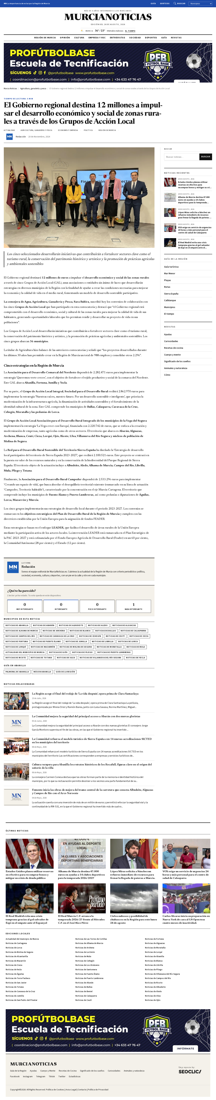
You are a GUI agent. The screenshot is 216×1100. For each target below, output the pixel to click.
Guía (153, 3)
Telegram (40, 1076)
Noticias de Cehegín (90, 636)
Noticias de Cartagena (16, 943)
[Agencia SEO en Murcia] (190, 1069)
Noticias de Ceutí (115, 636)
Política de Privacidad (98, 1089)
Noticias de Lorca (128, 641)
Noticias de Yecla (135, 657)
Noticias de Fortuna (17, 641)
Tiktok (52, 1076)
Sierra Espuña (171, 293)
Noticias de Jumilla (76, 641)
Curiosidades (171, 341)
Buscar (181, 3)
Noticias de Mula (136, 647)
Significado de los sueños (177, 361)
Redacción (21, 136)
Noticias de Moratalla (109, 647)
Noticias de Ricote (16, 657)
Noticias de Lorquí (16, 647)
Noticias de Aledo (98, 625)
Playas (167, 280)
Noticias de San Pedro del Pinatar (21, 1000)
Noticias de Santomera (86, 969)
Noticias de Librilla (103, 641)
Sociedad (135, 37)
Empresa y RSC (97, 37)
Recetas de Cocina (68, 1070)
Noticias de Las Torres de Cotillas (91, 939)
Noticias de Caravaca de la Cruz (57, 636)
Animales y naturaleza (175, 368)
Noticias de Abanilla (17, 625)
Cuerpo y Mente (47, 1070)
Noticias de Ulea (66, 657)
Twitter (61, 1076)
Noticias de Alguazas (124, 625)
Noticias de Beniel (84, 991)
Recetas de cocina (173, 348)
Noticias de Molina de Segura (76, 647)
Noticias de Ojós (58, 652)
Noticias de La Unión (85, 952)
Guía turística (171, 267)
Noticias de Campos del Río (20, 636)
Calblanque (170, 300)
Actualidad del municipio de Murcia (25, 652)
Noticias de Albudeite (71, 625)
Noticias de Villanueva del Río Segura (100, 657)
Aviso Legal (71, 1089)
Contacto (82, 1089)
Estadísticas (74, 1076)
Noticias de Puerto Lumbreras (114, 652)
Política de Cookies (55, 1089)
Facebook (15, 1076)
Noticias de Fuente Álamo (47, 641)
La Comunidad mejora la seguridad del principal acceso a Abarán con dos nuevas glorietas (86, 716)
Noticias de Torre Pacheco (18, 978)
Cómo (167, 375)
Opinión (65, 37)
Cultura (79, 37)
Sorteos (165, 3)
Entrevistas (117, 37)
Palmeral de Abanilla (17, 671)
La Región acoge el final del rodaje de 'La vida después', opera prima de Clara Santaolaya (85, 694)
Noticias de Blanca (80, 630)
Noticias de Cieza (139, 636)
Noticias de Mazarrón (43, 647)
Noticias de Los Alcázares (87, 965)
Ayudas (168, 334)
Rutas (167, 287)
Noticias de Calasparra (133, 630)
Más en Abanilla (42, 671)
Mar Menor (169, 273)
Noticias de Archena (54, 630)
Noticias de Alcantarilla (17, 956)
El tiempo (169, 314)
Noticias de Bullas (105, 630)
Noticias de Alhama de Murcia (22, 630)
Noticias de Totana (41, 657)
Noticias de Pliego (82, 652)
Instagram (28, 1076)
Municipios (169, 307)
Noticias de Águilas (15, 974)
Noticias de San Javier (16, 982)
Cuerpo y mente (172, 354)
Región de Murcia (45, 37)
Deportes (151, 37)
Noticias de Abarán (43, 625)
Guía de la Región (65, 671)
